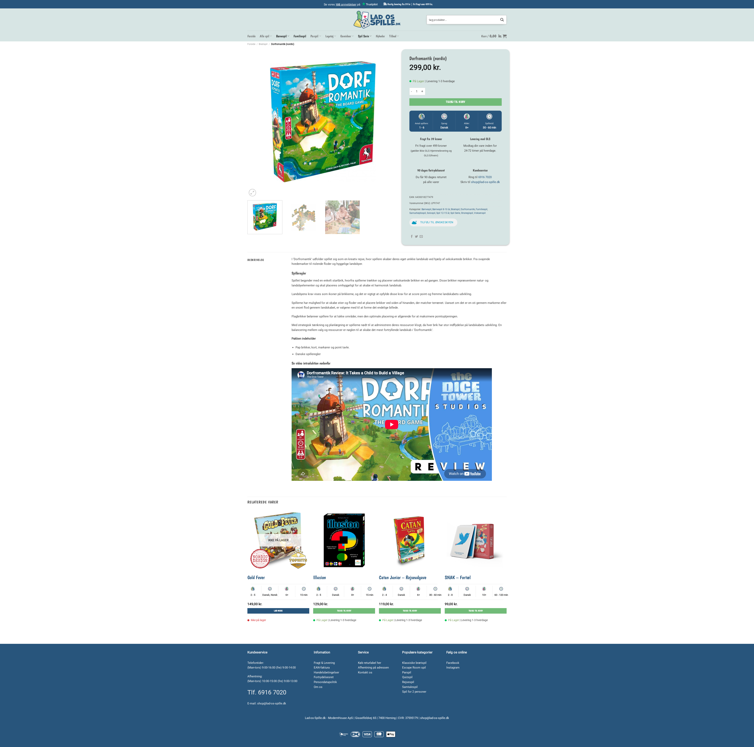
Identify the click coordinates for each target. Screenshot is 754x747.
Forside (251, 36)
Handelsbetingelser (326, 672)
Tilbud (392, 36)
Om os (318, 687)
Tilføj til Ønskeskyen (436, 222)
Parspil (314, 36)
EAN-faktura (322, 667)
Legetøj (329, 36)
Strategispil (467, 213)
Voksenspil (480, 213)
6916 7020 (485, 177)
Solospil (431, 213)
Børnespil (281, 36)
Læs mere (278, 610)
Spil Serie (363, 36)
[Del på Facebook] (411, 236)
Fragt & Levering (324, 663)
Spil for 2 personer (414, 691)
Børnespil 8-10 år (441, 209)
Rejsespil (408, 682)
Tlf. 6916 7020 (266, 692)
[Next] (390, 122)
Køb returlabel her (369, 663)
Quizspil (407, 677)
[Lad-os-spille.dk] (377, 19)
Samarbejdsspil (417, 213)
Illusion (319, 577)
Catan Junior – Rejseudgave (402, 577)
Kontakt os (365, 672)
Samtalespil (410, 687)
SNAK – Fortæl (458, 577)
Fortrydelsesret (324, 677)
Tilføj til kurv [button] (344, 610)
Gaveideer (345, 36)
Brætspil (263, 44)
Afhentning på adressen (373, 667)
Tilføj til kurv (455, 102)
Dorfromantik (468, 209)
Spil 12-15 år (442, 213)
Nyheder (380, 36)
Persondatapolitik (325, 682)
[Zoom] (252, 192)
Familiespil (300, 36)
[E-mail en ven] (421, 236)
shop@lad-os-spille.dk (485, 182)
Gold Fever (256, 577)
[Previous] (255, 122)
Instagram (452, 667)
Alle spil (264, 36)
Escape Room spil (414, 667)
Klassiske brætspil (414, 663)
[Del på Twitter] (416, 236)
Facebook (452, 663)
